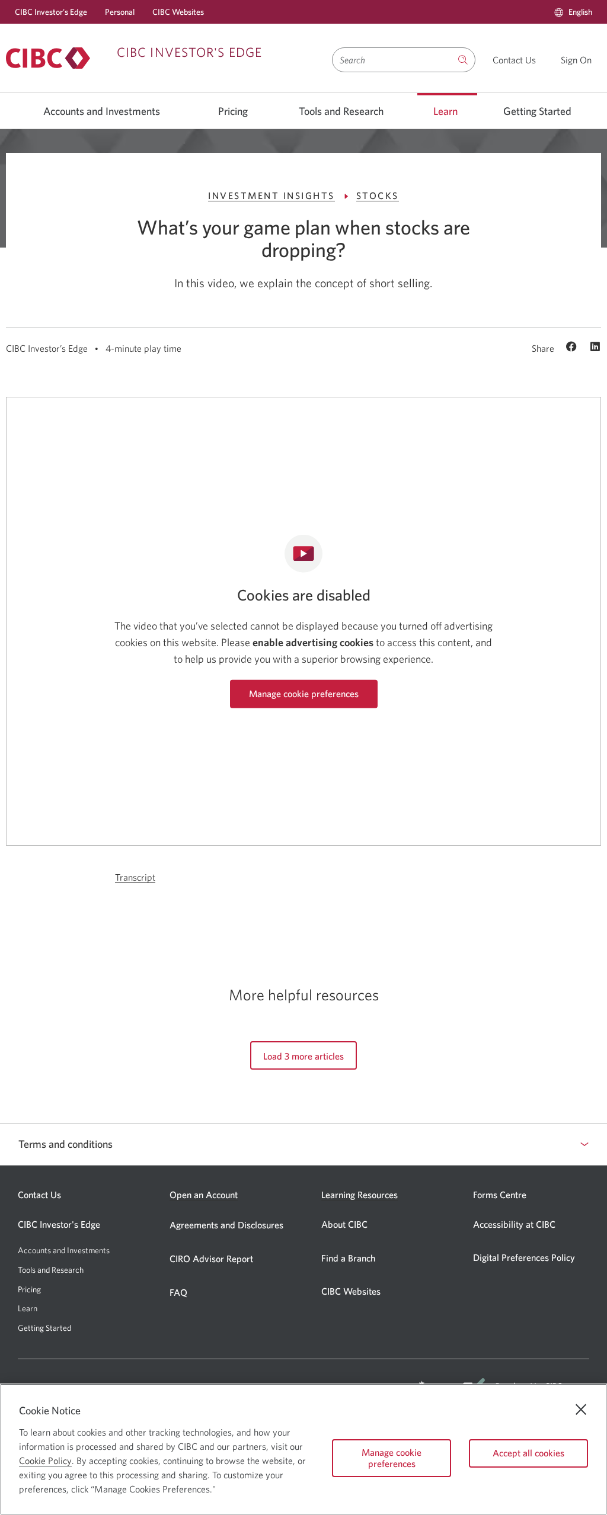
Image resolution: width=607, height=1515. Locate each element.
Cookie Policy (45, 1460)
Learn (445, 111)
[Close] (581, 1409)
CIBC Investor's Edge (51, 12)
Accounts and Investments (101, 111)
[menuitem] (573, 12)
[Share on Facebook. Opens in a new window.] (573, 348)
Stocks (377, 195)
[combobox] (392, 60)
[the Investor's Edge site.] (463, 60)
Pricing (233, 111)
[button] (573, 12)
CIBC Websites (178, 12)
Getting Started (537, 111)
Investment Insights (271, 195)
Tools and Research (341, 111)
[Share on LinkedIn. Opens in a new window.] (595, 348)
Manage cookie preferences (304, 693)
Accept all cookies (528, 1452)
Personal (120, 12)
